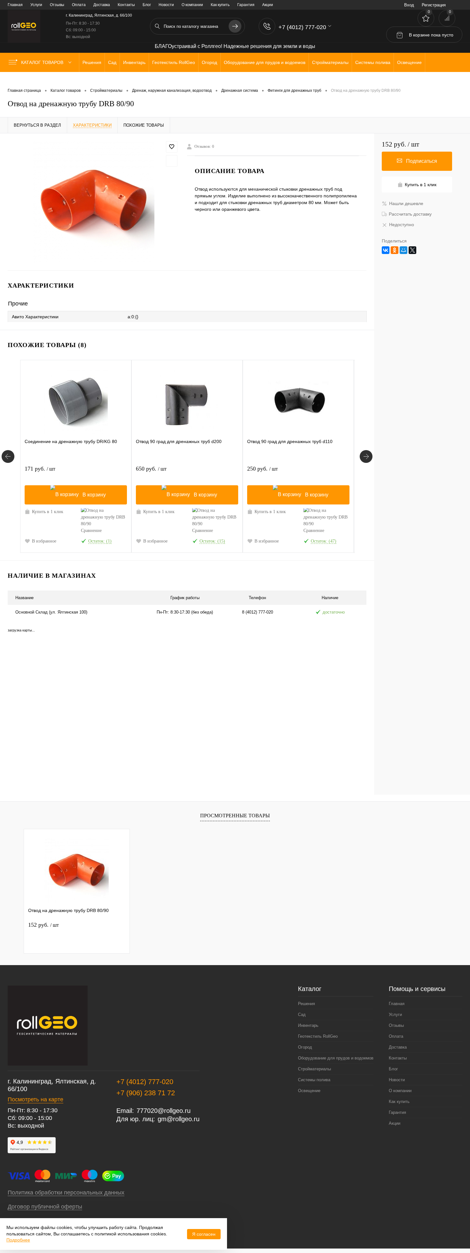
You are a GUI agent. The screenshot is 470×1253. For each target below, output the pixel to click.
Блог (147, 5)
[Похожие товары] (8, 456)
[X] (412, 250)
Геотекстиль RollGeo (318, 1036)
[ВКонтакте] (385, 250)
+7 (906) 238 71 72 (145, 1093)
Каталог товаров (43, 62)
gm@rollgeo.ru (179, 1118)
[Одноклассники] (394, 250)
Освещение (309, 1090)
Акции (267, 5)
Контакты (126, 5)
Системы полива (314, 1079)
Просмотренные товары (235, 815)
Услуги (36, 5)
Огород (305, 1047)
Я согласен (203, 1234)
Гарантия (246, 5)
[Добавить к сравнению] (171, 161)
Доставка (101, 5)
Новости (166, 5)
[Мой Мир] (403, 250)
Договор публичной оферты (45, 1206)
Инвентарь (308, 1025)
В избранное (44, 541)
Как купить (220, 5)
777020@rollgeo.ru (164, 1110)
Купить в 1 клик (47, 511)
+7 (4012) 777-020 (144, 1082)
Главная (15, 5)
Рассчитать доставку (410, 214)
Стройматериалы (314, 1069)
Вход (409, 5)
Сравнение (91, 530)
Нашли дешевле (406, 203)
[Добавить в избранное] (171, 147)
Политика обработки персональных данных (66, 1192)
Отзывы (57, 5)
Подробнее (18, 1239)
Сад (302, 1014)
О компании (192, 5)
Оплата (79, 5)
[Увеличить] (94, 202)
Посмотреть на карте (35, 1099)
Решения (306, 1003)
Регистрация (434, 5)
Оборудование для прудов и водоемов (335, 1058)
